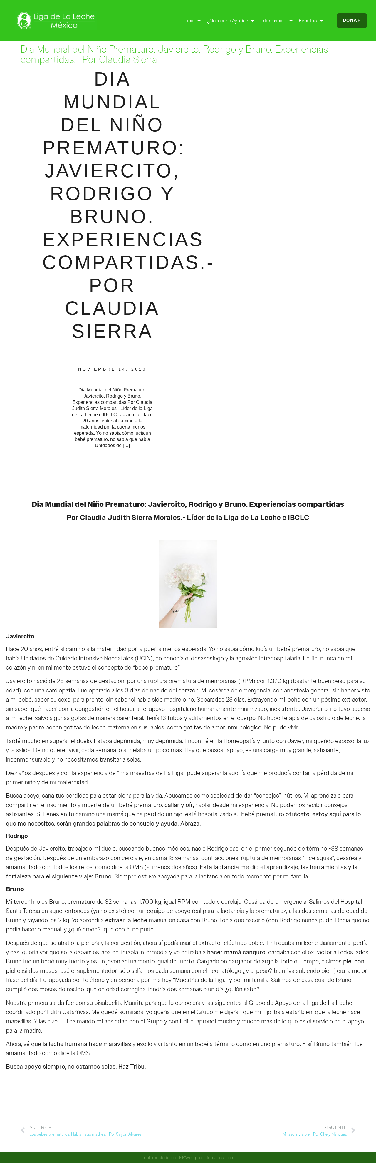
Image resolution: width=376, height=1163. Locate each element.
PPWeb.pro (190, 1157)
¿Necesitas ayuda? (227, 20)
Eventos (308, 20)
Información (273, 20)
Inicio (188, 20)
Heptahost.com (219, 1157)
